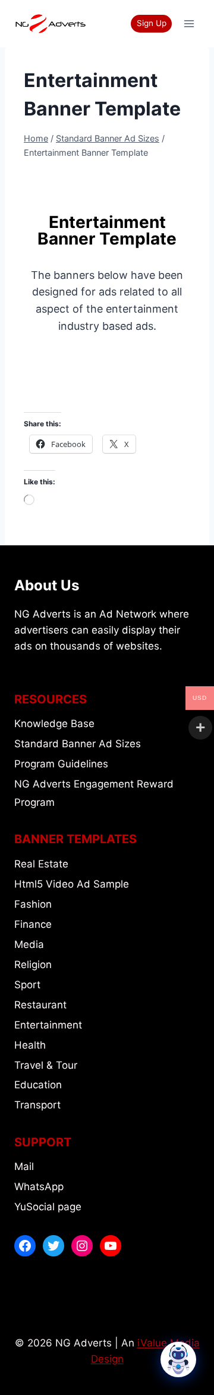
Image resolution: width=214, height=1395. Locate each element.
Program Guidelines (61, 764)
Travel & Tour (45, 1065)
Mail (24, 1166)
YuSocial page (47, 1207)
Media (29, 944)
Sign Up (151, 23)
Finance (33, 924)
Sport (27, 985)
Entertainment (48, 1025)
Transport (37, 1105)
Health (30, 1045)
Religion (33, 964)
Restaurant (40, 1005)
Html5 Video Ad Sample (71, 884)
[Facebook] (25, 1245)
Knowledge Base (54, 723)
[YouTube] (110, 1245)
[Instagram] (82, 1245)
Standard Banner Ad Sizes (77, 744)
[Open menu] (189, 23)
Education (38, 1085)
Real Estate (41, 864)
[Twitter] (53, 1245)
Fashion (33, 904)
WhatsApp (39, 1186)
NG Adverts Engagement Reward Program (94, 793)
